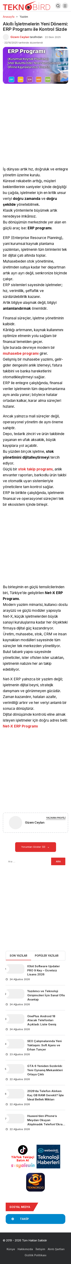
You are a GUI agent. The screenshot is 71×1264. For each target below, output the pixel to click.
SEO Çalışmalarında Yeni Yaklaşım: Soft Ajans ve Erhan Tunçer (44, 1045)
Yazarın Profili (56, 817)
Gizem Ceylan (19, 37)
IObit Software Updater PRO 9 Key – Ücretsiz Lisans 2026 (43, 970)
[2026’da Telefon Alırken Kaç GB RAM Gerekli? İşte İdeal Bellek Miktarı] (14, 1094)
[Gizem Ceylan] (15, 823)
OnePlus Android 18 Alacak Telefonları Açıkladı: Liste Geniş (41, 1020)
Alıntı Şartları (56, 1249)
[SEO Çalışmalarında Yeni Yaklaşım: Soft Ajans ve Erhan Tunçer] (14, 1044)
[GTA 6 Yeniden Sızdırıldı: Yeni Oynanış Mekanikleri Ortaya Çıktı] (14, 1069)
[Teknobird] (26, 5)
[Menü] (65, 6)
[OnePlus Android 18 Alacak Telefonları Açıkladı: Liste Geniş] (14, 1019)
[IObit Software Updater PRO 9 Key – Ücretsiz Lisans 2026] (14, 969)
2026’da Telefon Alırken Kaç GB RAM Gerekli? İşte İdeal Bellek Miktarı (45, 1095)
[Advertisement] (35, 129)
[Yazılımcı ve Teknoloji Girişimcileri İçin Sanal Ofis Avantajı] (14, 994)
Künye (11, 1249)
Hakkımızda (25, 1249)
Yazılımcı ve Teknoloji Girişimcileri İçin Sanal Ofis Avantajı (46, 995)
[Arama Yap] (58, 6)
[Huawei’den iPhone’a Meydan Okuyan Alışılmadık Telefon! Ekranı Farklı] (14, 1118)
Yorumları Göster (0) (33, 846)
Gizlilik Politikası (35, 1255)
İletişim (40, 1249)
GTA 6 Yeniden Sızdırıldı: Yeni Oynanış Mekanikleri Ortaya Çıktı (45, 1070)
